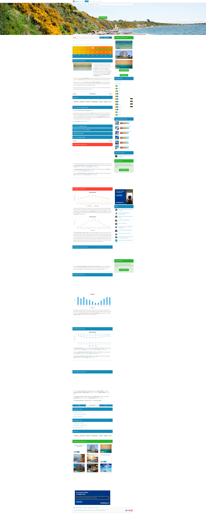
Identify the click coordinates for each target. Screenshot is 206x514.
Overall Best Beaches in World (78, 427)
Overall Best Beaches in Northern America (80, 425)
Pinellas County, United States (125, 121)
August (94, 87)
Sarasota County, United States (125, 126)
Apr (88, 47)
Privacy (94, 510)
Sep (110, 47)
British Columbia (90, 4)
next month (96, 166)
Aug (106, 47)
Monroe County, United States (125, 131)
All (110, 37)
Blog (90, 1)
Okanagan (88, 101)
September (98, 87)
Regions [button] (93, 1)
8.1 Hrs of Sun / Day (82, 67)
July (92, 87)
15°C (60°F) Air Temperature (82, 64)
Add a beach (103, 510)
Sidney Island (82, 101)
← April (74, 93)
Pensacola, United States (124, 146)
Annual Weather (92, 93)
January (119, 85)
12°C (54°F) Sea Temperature (82, 66)
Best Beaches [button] (99, 1)
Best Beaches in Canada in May (78, 411)
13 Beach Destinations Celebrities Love (125, 240)
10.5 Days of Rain (83, 69)
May (119, 96)
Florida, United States (124, 141)
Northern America (79, 4)
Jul (101, 47)
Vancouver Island (94, 101)
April (119, 93)
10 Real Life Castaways (122, 223)
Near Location (106, 37)
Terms (92, 510)
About (84, 510)
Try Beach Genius (124, 169)
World (74, 4)
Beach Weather (79, 510)
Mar (83, 47)
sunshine (87, 121)
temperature (81, 121)
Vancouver (106, 101)
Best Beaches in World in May (78, 416)
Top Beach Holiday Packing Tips (124, 220)
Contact (88, 510)
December (119, 114)
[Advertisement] (92, 183)
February (119, 88)
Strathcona (76, 101)
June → (110, 93)
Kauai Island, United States (125, 136)
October (119, 109)
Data (86, 510)
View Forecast (103, 17)
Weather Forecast (118, 81)
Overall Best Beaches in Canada (78, 422)
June (90, 87)
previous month (83, 166)
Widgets (97, 510)
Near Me (101, 37)
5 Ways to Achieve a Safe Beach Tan (124, 233)
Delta (110, 101)
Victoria (96, 4)
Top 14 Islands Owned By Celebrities (125, 230)
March (119, 91)
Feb (79, 47)
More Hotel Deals (124, 70)
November (119, 112)
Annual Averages (117, 83)
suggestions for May (88, 89)
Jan (74, 47)
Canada (85, 4)
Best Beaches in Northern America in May (79, 414)
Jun (97, 47)
